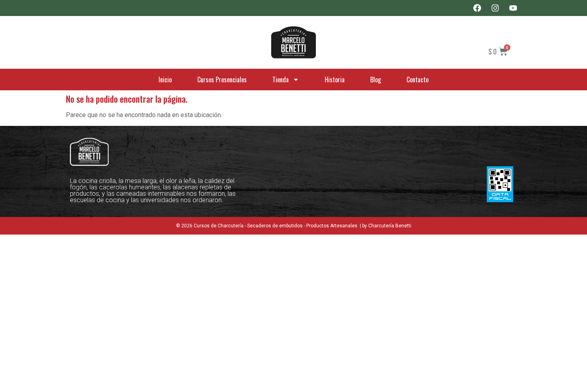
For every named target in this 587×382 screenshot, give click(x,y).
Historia (335, 79)
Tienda (280, 79)
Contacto (417, 79)
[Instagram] (495, 8)
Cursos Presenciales (222, 79)
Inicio (165, 79)
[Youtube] (513, 8)
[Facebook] (477, 8)
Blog (375, 79)
